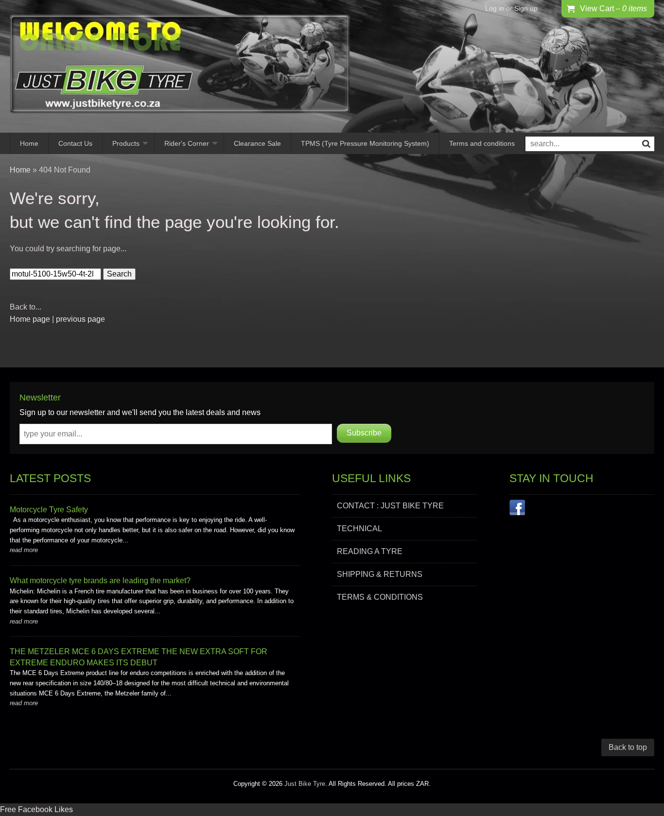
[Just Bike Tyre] (180, 66)
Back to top (628, 747)
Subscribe (364, 433)
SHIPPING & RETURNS (379, 574)
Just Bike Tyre (304, 783)
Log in (494, 8)
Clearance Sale (257, 143)
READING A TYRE (369, 551)
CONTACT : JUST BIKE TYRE (390, 506)
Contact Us (75, 143)
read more (24, 550)
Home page (30, 319)
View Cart (613, 8)
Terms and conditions (482, 143)
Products (126, 143)
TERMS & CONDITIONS (380, 597)
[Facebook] (517, 509)
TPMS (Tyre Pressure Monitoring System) (365, 143)
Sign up (526, 8)
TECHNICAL (359, 528)
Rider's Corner (186, 143)
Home (29, 143)
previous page (80, 319)
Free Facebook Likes (36, 809)
